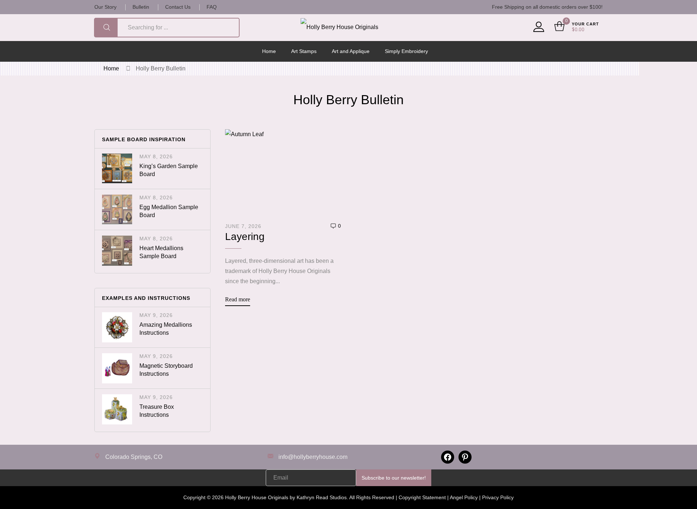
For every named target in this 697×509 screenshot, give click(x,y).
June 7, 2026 (243, 226)
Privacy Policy (498, 497)
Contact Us (178, 7)
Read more (237, 299)
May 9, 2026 (156, 315)
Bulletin (141, 7)
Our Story (105, 7)
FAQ (212, 7)
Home (269, 51)
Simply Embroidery (406, 51)
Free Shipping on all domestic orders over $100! (547, 7)
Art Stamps (304, 51)
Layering (245, 236)
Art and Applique (351, 51)
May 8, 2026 (156, 156)
